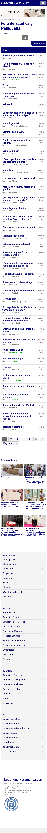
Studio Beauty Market (14, 592)
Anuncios (7, 693)
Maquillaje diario (11, 123)
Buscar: (4, 34)
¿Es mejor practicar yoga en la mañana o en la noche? (18, 198)
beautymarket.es (11, 719)
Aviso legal (8, 794)
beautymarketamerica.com (15, 3)
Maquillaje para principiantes (18, 290)
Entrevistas (8, 650)
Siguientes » (10, 443)
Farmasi (6, 367)
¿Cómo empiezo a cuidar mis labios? (18, 65)
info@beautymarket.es (12, 787)
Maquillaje (7, 170)
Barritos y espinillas (13, 426)
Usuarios (7, 578)
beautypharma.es (12, 737)
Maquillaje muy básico (14, 208)
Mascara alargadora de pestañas (15, 395)
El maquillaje (9, 299)
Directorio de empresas (15, 622)
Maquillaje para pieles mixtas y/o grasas (18, 95)
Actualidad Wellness (13, 684)
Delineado (7, 104)
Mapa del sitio (10, 564)
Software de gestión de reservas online (14, 253)
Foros (6, 698)
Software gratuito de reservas (18, 55)
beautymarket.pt (11, 723)
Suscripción (9, 559)
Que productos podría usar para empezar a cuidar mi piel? (19, 114)
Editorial (7, 659)
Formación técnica (12, 631)
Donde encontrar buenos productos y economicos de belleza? (17, 416)
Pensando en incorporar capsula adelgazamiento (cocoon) (19, 75)
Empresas (8, 573)
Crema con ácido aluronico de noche (18, 330)
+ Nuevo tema (39, 43)
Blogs (6, 582)
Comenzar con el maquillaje (17, 282)
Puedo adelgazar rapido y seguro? (16, 141)
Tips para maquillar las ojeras (18, 274)
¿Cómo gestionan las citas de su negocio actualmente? (19, 160)
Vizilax (6, 85)
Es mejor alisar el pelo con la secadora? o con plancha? (17, 218)
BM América (5, 19)
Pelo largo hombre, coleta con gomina (18, 188)
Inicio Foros (15, 19)
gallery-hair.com (11, 751)
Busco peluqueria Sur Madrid (18, 405)
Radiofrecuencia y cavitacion (18, 386)
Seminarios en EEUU (13, 131)
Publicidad (8, 568)
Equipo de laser (10, 151)
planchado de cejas (12, 358)
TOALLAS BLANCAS (13, 350)
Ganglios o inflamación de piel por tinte (18, 341)
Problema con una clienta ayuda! (16, 376)
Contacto (7, 596)
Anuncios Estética (12, 617)
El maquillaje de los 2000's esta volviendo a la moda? (19, 308)
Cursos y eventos (12, 626)
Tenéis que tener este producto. (19, 227)
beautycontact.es (12, 747)
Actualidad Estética (13, 675)
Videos (6, 587)
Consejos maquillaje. (13, 235)
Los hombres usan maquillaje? (18, 178)
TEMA (5, 50)
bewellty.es (8, 742)
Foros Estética (10, 612)
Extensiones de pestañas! (16, 244)
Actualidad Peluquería (14, 679)
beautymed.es (10, 733)
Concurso (8, 654)
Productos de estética (14, 640)
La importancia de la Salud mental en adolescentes (16, 319)
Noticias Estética (11, 636)
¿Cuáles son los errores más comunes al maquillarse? (17, 264)
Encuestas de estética (14, 645)
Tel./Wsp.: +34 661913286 (12, 789)
